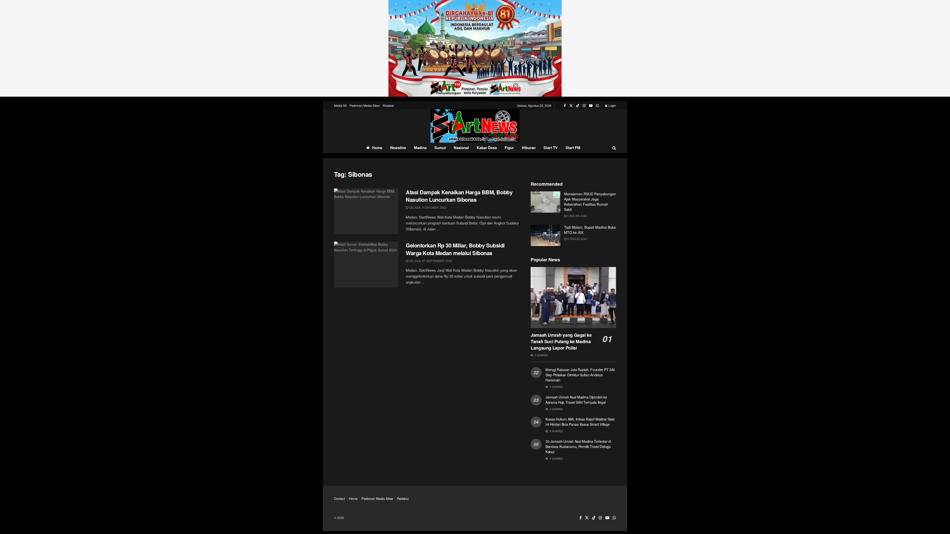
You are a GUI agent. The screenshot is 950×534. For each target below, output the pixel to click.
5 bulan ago (577, 216)
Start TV (551, 147)
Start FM (573, 147)
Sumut (440, 147)
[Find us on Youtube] (591, 105)
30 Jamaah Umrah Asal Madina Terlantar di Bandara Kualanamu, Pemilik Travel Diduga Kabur (578, 446)
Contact (339, 498)
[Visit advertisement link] (475, 48)
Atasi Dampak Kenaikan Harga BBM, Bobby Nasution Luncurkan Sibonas (459, 196)
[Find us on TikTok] (577, 105)
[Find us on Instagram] (584, 105)
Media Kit (340, 105)
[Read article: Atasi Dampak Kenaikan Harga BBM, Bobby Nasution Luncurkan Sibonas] (366, 211)
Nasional (461, 147)
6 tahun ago (577, 239)
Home (377, 147)
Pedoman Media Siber (365, 105)
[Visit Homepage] (475, 126)
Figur (509, 147)
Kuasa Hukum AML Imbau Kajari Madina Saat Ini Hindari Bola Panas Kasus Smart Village (580, 422)
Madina (420, 147)
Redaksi (388, 105)
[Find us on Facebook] (565, 105)
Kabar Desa (487, 147)
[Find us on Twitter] (571, 105)
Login (612, 105)
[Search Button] (614, 148)
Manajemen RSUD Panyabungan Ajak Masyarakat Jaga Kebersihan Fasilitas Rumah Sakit (590, 201)
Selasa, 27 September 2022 (430, 261)
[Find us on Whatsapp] (597, 105)
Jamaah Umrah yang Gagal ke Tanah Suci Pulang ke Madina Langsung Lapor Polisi (561, 341)
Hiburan (529, 147)
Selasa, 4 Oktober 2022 (427, 207)
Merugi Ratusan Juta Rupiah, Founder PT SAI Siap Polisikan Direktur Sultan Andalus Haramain (580, 374)
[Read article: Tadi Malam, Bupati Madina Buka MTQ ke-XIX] (545, 235)
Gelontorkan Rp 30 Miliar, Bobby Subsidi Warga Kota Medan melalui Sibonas (455, 249)
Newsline (398, 147)
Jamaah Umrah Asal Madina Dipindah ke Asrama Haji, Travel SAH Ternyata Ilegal (576, 400)
